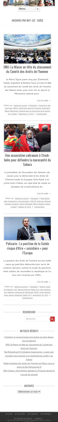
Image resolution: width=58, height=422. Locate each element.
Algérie (42, 287)
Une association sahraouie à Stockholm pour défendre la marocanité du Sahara (27, 160)
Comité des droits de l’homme (29, 108)
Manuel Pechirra (24, 289)
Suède (14, 114)
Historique (45, 414)
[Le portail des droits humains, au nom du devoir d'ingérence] (29, 5)
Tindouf (13, 207)
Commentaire (42, 114)
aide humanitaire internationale (16, 201)
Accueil (9, 414)
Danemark (46, 108)
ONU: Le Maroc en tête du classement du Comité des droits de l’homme (27, 69)
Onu (9, 114)
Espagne (15, 204)
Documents (32, 414)
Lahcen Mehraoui (26, 204)
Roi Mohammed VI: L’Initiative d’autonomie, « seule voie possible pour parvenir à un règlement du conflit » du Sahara (29, 356)
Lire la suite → (44, 100)
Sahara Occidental (15, 295)
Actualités (33, 105)
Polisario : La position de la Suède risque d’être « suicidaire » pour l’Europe (27, 248)
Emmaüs (8, 204)
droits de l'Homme (44, 201)
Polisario (41, 204)
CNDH (15, 108)
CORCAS (32, 201)
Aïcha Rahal (45, 198)
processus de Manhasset (24, 292)
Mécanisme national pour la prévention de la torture (30, 111)
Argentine (43, 105)
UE (29, 295)
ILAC (15, 289)
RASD (36, 292)
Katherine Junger (20, 105)
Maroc (7, 111)
